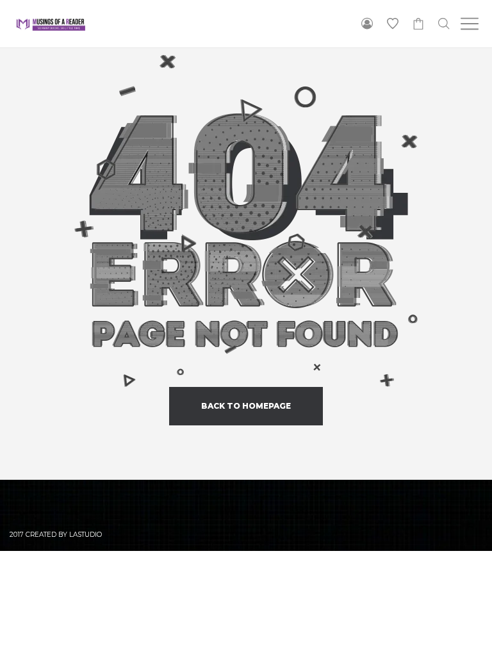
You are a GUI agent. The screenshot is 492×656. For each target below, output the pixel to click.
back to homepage (246, 406)
